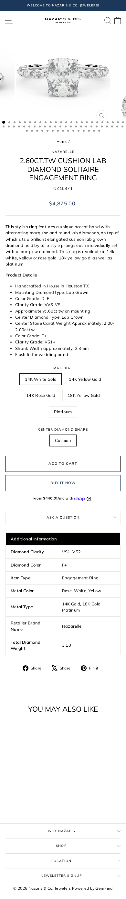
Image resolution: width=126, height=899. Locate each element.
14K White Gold (41, 379)
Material (63, 368)
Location (61, 861)
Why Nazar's (61, 831)
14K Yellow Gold (85, 379)
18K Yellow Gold (84, 395)
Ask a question (63, 517)
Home (62, 141)
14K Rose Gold (40, 395)
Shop (61, 846)
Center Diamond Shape (63, 429)
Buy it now (63, 483)
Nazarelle (63, 152)
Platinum (63, 411)
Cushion (63, 440)
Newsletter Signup (61, 876)
